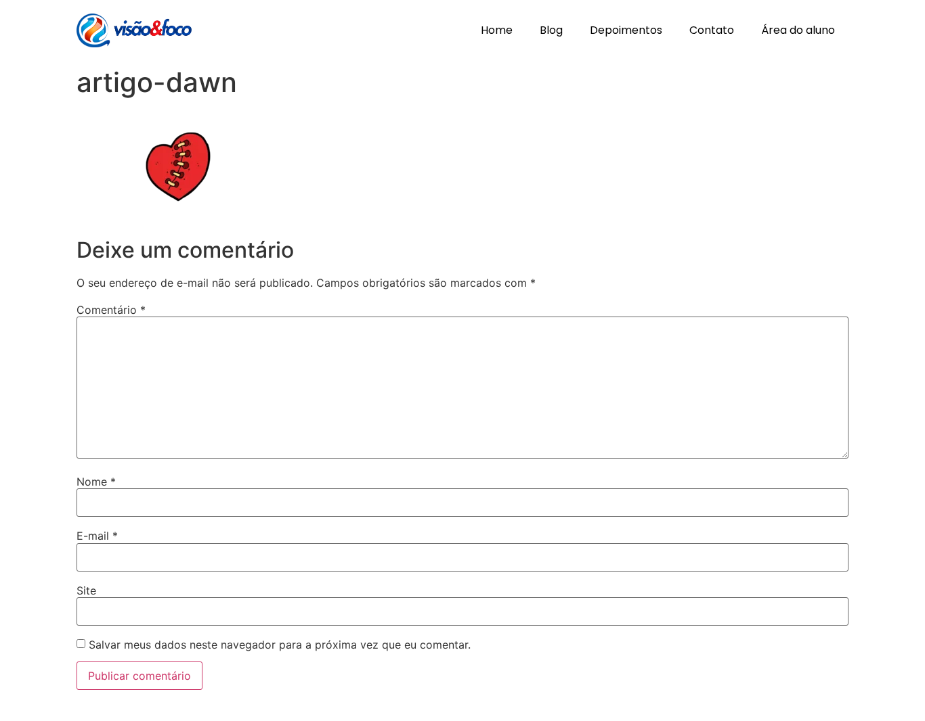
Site (86, 590)
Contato (711, 30)
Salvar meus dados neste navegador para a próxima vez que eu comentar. (280, 644)
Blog (551, 30)
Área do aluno (798, 30)
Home (497, 30)
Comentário (111, 309)
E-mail (97, 535)
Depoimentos (626, 30)
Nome (96, 481)
